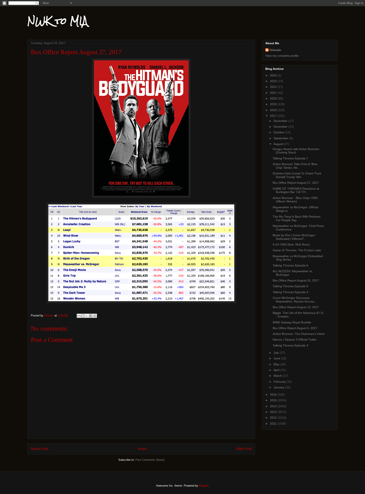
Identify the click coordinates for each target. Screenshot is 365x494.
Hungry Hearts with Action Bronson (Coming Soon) (296, 150)
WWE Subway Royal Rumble (292, 322)
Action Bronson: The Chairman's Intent (298, 333)
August (279, 144)
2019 (274, 104)
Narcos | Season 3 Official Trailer (295, 339)
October (279, 132)
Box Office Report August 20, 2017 (296, 280)
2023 (274, 81)
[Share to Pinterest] (95, 316)
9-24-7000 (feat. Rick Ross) (291, 244)
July (277, 352)
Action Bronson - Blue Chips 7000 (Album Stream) (295, 199)
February (280, 381)
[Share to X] (87, 316)
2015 (274, 400)
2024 (274, 75)
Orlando (275, 50)
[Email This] (79, 316)
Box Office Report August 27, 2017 (296, 182)
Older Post (244, 449)
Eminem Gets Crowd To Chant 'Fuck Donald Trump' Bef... (297, 175)
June (277, 358)
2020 (274, 98)
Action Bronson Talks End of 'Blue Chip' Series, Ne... (295, 165)
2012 (274, 417)
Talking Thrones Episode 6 (290, 265)
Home (142, 449)
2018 (274, 110)
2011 (273, 423)
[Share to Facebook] (91, 316)
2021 (274, 92)
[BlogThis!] (83, 316)
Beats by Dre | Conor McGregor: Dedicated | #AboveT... (294, 236)
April (277, 370)
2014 (274, 406)
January (279, 387)
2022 (274, 86)
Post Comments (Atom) (149, 459)
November (281, 126)
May (277, 364)
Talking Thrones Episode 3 (290, 345)
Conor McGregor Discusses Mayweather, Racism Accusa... (295, 299)
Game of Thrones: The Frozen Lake (297, 250)
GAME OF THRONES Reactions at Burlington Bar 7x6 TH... (296, 190)
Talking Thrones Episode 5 (290, 286)
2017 (274, 115)
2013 (274, 412)
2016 (274, 394)
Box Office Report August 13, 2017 (296, 307)
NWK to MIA (57, 21)
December (281, 121)
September (281, 138)
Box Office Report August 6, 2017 (295, 328)
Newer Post (39, 449)
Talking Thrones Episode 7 (290, 158)
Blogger (203, 485)
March (278, 375)
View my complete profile (282, 55)
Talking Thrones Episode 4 (290, 292)
